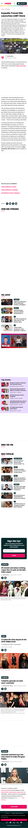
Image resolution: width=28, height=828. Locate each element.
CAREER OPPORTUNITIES (17, 813)
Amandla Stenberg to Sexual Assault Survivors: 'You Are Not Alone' (18, 402)
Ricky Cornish (6, 761)
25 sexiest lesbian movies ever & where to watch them (20, 471)
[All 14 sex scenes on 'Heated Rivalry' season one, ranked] (7, 495)
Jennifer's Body (13, 792)
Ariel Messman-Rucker (8, 644)
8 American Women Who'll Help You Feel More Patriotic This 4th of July (18, 390)
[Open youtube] (21, 822)
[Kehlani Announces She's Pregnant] (5, 397)
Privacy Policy (22, 815)
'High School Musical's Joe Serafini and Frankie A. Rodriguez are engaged (20, 304)
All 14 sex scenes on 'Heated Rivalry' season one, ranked (19, 497)
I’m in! (14, 555)
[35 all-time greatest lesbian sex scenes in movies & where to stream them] (7, 478)
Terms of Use (5, 817)
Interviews (5, 751)
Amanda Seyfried (5, 790)
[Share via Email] (10, 203)
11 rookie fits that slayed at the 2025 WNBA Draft (13, 640)
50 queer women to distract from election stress (18, 383)
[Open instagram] (17, 822)
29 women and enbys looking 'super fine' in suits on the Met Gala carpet (13, 570)
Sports (4, 636)
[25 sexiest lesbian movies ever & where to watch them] (7, 470)
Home (2, 9)
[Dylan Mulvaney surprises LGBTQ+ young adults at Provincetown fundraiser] (7, 310)
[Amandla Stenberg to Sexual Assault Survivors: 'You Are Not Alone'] (5, 403)
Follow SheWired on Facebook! (9, 190)
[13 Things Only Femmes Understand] (5, 409)
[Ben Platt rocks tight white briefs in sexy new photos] (7, 487)
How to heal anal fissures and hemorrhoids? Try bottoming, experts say (19, 464)
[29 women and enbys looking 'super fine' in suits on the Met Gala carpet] (14, 589)
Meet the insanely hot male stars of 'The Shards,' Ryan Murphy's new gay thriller (20, 322)
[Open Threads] (14, 822)
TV (14, 316)
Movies (15, 467)
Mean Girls (20, 792)
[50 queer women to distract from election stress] (5, 384)
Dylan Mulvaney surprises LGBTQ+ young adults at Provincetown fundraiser (19, 313)
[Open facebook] (7, 822)
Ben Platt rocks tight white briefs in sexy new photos (19, 488)
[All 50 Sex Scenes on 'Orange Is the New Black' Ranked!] (7, 504)
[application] (14, 341)
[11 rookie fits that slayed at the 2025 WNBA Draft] (14, 661)
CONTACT (7, 813)
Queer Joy (16, 308)
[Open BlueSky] (10, 822)
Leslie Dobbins (10, 56)
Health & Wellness (17, 458)
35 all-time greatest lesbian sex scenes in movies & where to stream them (20, 480)
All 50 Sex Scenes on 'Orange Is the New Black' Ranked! (19, 505)
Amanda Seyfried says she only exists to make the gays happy (13, 757)
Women (8, 9)
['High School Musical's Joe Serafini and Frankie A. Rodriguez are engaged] (7, 302)
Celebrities (16, 299)
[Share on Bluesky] (16, 203)
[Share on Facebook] (7, 203)
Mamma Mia (4, 792)
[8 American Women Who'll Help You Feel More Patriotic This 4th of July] (5, 390)
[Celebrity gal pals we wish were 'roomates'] (14, 700)
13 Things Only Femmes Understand (16, 407)
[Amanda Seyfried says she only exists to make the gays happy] (14, 775)
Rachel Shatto (6, 574)
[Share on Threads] (13, 203)
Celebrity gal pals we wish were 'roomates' (12, 682)
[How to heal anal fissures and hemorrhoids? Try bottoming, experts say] (7, 461)
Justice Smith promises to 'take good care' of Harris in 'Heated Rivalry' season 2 (20, 330)
